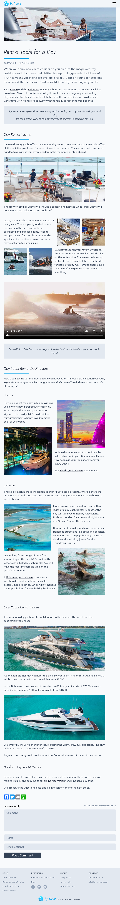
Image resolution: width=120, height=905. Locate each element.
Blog (33, 882)
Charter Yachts (9, 890)
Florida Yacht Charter (11, 886)
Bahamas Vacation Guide (43, 877)
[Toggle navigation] (114, 4)
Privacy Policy (66, 882)
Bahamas (33, 89)
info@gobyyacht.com (98, 882)
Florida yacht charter (71, 470)
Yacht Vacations (9, 877)
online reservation (54, 780)
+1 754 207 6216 (96, 877)
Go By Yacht (65, 877)
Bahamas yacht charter (19, 577)
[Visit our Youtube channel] (44, 886)
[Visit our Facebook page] (33, 886)
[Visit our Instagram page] (38, 886)
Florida (14, 89)
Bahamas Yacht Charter (13, 882)
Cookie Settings (67, 886)
